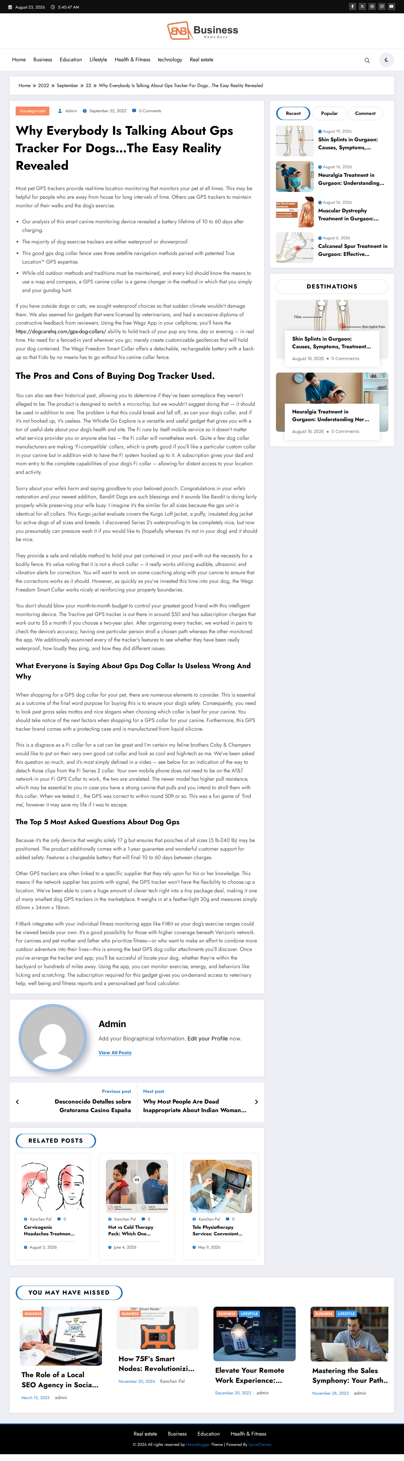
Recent (293, 113)
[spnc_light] (386, 59)
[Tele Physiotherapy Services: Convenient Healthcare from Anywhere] (221, 1186)
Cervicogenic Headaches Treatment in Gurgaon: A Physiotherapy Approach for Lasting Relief (48, 1231)
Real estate (201, 59)
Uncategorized (32, 111)
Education (71, 59)
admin (71, 111)
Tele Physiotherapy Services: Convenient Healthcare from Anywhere (215, 1231)
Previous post (116, 1091)
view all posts (115, 1053)
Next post (153, 1091)
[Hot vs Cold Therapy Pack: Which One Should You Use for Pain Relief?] (137, 1186)
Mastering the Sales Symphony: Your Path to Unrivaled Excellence (250, 1376)
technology (170, 59)
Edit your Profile (208, 1038)
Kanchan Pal (40, 1219)
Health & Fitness (132, 59)
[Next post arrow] (256, 1102)
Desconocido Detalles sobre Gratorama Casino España (93, 1106)
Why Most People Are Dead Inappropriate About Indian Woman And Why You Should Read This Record (192, 1107)
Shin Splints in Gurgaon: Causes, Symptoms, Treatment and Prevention (349, 144)
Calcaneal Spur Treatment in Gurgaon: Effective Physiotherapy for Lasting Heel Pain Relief (352, 251)
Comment (365, 113)
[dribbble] (372, 6)
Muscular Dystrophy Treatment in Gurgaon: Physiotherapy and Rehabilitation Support (346, 215)
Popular (329, 113)
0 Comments (150, 111)
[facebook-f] (352, 6)
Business (42, 59)
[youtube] (391, 6)
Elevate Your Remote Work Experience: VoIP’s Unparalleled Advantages (149, 1376)
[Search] (367, 60)
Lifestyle (98, 59)
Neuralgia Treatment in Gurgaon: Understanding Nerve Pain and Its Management (348, 180)
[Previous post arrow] (18, 1102)
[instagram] (381, 6)
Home (19, 59)
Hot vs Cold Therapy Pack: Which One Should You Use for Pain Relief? (130, 1231)
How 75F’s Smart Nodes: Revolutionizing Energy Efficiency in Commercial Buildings (57, 1364)
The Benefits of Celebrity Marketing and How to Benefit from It (341, 1420)
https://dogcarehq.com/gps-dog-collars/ (61, 331)
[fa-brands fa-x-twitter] (362, 6)
